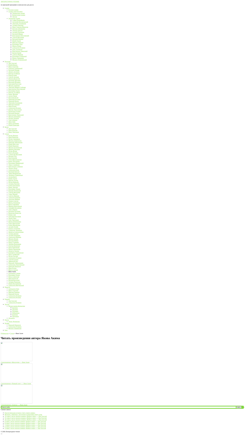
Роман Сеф (12, 215)
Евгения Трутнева (14, 211)
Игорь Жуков (12, 151)
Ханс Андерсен (17, 49)
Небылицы (15, 313)
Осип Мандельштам (15, 159)
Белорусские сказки (18, 15)
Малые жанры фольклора (16, 306)
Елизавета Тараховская (15, 252)
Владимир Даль (17, 44)
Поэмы (7, 323)
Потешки (15, 311)
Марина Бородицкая (15, 206)
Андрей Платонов (18, 32)
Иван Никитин (13, 137)
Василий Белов (13, 97)
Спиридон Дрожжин (15, 230)
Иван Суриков (13, 270)
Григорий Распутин (14, 84)
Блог (6, 330)
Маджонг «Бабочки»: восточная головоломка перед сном (23, 414)
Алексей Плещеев (14, 197)
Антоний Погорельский (20, 22)
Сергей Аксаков (13, 77)
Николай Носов (13, 101)
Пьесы (7, 320)
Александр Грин (13, 289)
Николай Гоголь (13, 294)
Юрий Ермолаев (13, 125)
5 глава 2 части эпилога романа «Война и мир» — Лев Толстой (25, 428)
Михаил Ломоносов (14, 141)
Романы (7, 299)
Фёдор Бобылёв (13, 182)
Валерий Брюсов (13, 172)
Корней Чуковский (14, 190)
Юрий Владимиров (14, 283)
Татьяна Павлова (17, 25)
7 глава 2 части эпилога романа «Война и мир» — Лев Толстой (25, 425)
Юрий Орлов (16, 41)
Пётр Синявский (13, 254)
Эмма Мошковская (14, 173)
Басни (7, 127)
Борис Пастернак (14, 161)
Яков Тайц (11, 122)
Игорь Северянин (14, 139)
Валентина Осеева (14, 111)
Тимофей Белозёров (14, 208)
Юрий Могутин (13, 144)
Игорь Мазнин (13, 135)
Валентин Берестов (14, 213)
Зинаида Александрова (16, 232)
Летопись (11, 318)
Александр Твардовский (16, 265)
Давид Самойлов (14, 165)
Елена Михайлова (14, 225)
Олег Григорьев (13, 220)
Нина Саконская (13, 277)
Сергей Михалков (18, 37)
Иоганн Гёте (12, 156)
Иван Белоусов (13, 278)
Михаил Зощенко (14, 85)
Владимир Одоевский (19, 56)
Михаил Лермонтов (14, 328)
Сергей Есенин (13, 259)
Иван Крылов (12, 130)
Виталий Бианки (17, 39)
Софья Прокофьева (18, 20)
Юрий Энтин (12, 178)
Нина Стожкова (13, 242)
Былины (15, 308)
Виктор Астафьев (14, 92)
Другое (7, 304)
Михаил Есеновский (15, 147)
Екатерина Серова (14, 273)
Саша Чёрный (13, 194)
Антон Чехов (12, 96)
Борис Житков (13, 94)
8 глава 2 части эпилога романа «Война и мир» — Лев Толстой (25, 423)
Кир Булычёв (12, 158)
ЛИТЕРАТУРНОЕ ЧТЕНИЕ (10, 1)
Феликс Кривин (13, 118)
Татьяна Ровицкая (14, 282)
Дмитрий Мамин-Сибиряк (17, 87)
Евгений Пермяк (13, 70)
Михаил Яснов (13, 239)
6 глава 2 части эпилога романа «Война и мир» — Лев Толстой (25, 426)
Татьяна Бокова (13, 234)
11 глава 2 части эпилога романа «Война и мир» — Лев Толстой (26, 418)
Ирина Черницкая (14, 249)
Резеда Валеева (13, 153)
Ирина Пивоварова (14, 221)
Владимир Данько (14, 189)
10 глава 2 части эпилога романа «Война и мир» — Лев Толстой (26, 420)
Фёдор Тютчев (13, 256)
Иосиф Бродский (14, 280)
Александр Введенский (16, 285)
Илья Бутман (12, 75)
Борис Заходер (13, 187)
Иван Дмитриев (13, 132)
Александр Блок (13, 170)
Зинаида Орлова (13, 251)
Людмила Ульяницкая (15, 175)
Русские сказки (13, 10)
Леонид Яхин (12, 168)
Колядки (15, 314)
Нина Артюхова (13, 123)
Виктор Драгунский (15, 110)
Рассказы (8, 61)
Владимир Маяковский (16, 163)
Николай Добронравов (15, 263)
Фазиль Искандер (14, 79)
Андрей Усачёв (13, 227)
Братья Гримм (16, 53)
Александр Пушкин (18, 48)
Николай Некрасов (14, 266)
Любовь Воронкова (14, 244)
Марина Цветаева (14, 149)
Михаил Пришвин (14, 116)
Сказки (7, 8)
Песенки (15, 309)
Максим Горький (17, 42)
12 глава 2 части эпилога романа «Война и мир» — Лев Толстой (26, 416)
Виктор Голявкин (14, 73)
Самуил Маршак (17, 54)
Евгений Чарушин (14, 80)
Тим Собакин (12, 120)
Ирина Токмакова (18, 58)
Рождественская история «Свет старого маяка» (20, 413)
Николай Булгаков (14, 99)
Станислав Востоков (15, 154)
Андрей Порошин (14, 235)
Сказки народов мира (15, 11)
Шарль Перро (16, 46)
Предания (15, 316)
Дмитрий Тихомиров (19, 23)
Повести (7, 287)
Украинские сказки (18, 13)
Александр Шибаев (14, 237)
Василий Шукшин (14, 82)
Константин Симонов (15, 166)
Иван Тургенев (13, 66)
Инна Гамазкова (13, 204)
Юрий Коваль (12, 65)
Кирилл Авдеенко (14, 228)
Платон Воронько (14, 246)
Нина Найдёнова (14, 247)
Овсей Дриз (12, 218)
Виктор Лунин (13, 180)
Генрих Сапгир (13, 201)
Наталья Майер (13, 240)
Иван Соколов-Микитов (20, 27)
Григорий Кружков (14, 216)
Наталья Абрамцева (18, 29)
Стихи (7, 134)
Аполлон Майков (14, 199)
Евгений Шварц (17, 34)
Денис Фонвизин (14, 321)
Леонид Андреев (13, 72)
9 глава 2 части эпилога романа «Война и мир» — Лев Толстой (25, 421)
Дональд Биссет (17, 30)
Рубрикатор (4, 333)
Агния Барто (12, 177)
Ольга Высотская (14, 223)
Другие (14, 17)
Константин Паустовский (20, 35)
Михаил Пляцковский (19, 60)
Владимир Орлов (14, 91)
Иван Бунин (12, 106)
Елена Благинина (14, 185)
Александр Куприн (14, 108)
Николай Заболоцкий (15, 142)
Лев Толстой (12, 63)
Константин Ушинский (19, 51)
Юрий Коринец (13, 146)
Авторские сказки (14, 18)
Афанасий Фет (13, 261)
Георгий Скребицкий (15, 68)
